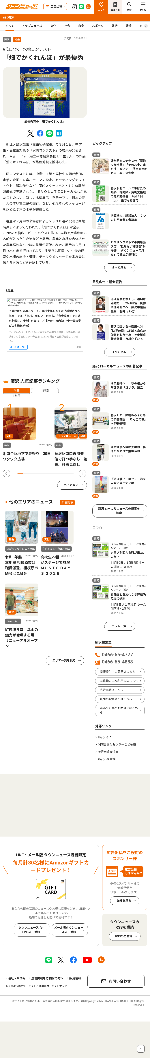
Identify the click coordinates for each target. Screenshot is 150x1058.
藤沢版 (8, 18)
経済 (129, 26)
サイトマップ (59, 986)
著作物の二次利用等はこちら (119, 681)
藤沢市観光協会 (108, 752)
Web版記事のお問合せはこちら (119, 710)
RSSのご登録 (123, 936)
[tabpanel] (45, 95)
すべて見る (119, 267)
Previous (6, 473)
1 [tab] (20, 473)
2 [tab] (26, 473)
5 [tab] (43, 473)
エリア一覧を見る (64, 660)
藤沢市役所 (105, 737)
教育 (81, 26)
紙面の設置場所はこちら (116, 699)
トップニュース (32, 26)
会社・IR (115, 10)
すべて (9, 26)
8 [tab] (60, 473)
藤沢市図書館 (106, 759)
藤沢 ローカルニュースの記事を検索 (119, 511)
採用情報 (75, 978)
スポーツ (98, 26)
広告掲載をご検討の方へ (47, 978)
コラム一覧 (119, 626)
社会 (67, 26)
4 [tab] (37, 473)
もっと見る (71, 485)
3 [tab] (31, 473)
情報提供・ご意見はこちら (117, 671)
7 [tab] (54, 473)
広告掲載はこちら (111, 690)
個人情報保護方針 (15, 986)
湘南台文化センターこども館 (117, 744)
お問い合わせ (120, 981)
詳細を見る (124, 900)
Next (82, 473)
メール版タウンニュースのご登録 (68, 930)
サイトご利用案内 (39, 986)
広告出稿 (56, 6)
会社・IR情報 (16, 978)
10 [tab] (71, 473)
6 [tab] (48, 473)
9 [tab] (65, 473)
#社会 (10, 290)
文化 (53, 26)
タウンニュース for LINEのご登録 (31, 930)
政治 (115, 26)
